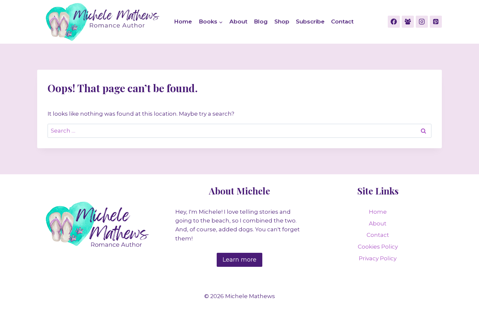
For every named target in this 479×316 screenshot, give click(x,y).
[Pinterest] (436, 22)
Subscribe (310, 21)
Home (183, 21)
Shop (281, 21)
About (238, 21)
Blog (261, 21)
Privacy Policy (378, 258)
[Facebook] (394, 22)
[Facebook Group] (408, 22)
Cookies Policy (378, 246)
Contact (342, 21)
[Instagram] (422, 22)
